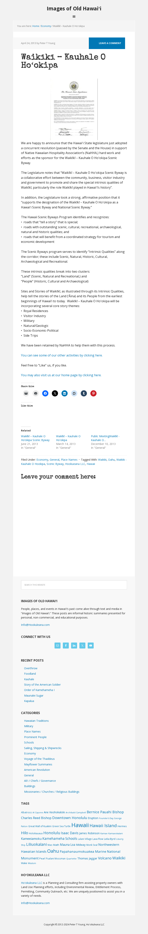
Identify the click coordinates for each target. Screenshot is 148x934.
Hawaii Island (103, 825)
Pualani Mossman (56, 858)
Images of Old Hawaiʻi (74, 8)
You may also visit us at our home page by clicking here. (61, 375)
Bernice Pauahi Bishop (105, 812)
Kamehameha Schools (59, 838)
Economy (42, 459)
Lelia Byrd (109, 839)
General (54, 459)
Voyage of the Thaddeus (39, 759)
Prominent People (35, 737)
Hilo (24, 832)
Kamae (104, 833)
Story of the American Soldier (42, 684)
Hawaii (91, 464)
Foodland (30, 673)
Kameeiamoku (31, 839)
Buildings (29, 786)
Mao (50, 844)
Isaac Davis (69, 833)
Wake (24, 863)
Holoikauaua (36, 833)
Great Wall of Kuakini (39, 826)
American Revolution (37, 770)
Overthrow (30, 668)
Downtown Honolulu (69, 817)
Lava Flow (97, 839)
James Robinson (89, 833)
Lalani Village (85, 838)
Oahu (111, 459)
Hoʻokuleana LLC (31, 883)
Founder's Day (106, 818)
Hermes (122, 826)
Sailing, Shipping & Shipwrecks (42, 748)
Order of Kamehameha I (39, 690)
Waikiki (102, 459)
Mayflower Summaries (38, 764)
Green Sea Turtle (61, 826)
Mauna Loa (67, 844)
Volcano (105, 858)
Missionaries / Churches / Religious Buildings (51, 791)
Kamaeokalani (115, 833)
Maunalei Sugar (33, 695)
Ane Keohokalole (54, 812)
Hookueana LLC (75, 464)
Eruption (93, 818)
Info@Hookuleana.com (35, 625)
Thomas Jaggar (87, 858)
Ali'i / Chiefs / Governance (40, 780)
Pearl (42, 858)
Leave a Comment (110, 43)
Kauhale (29, 679)
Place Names (69, 459)
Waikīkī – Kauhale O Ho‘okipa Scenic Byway (35, 438)
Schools (29, 742)
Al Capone (38, 812)
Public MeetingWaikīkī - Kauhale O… (105, 438)
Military (28, 726)
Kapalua (29, 701)
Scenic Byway (55, 464)
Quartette (71, 858)
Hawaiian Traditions (36, 721)
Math (56, 845)
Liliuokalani (36, 844)
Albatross (26, 812)
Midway (81, 845)
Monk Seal (92, 844)
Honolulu (51, 832)
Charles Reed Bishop (36, 818)
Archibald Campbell (76, 812)
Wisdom (32, 863)
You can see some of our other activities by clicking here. (62, 355)
